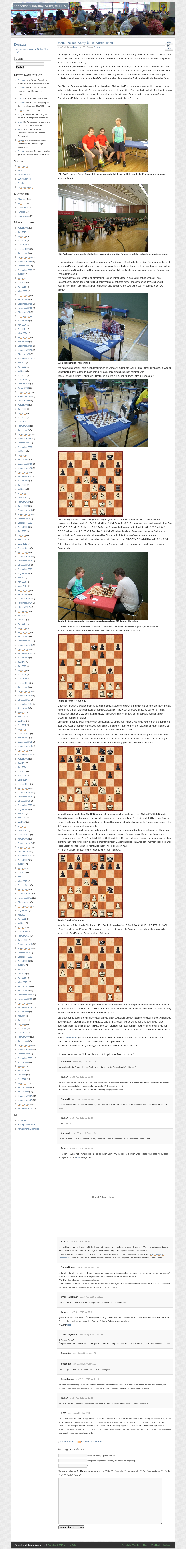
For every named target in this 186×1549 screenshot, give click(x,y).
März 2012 (22, 881)
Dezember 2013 (25, 792)
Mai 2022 (22, 413)
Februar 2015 (24, 734)
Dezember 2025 (25, 257)
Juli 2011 (21, 915)
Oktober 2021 (24, 443)
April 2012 (22, 877)
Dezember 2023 (25, 346)
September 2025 (25, 270)
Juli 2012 (21, 864)
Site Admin (126, 1545)
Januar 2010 (23, 991)
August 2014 (23, 759)
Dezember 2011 (25, 893)
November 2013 (25, 797)
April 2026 (22, 240)
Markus (21, 140)
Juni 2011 (22, 919)
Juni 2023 (22, 367)
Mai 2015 (22, 721)
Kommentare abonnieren (28, 1129)
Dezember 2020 (25, 464)
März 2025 (22, 291)
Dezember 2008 (25, 1045)
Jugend (21, 203)
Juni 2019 (22, 531)
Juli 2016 (21, 662)
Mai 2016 (22, 670)
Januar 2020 (23, 506)
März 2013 (22, 830)
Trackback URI (67, 1441)
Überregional (23, 216)
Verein (20, 170)
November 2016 (25, 645)
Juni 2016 (22, 666)
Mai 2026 (22, 236)
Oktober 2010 (24, 953)
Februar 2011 (23, 936)
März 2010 (22, 982)
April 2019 (22, 540)
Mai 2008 (22, 1075)
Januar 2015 (23, 738)
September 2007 (25, 1108)
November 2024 (25, 308)
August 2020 (23, 481)
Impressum (23, 166)
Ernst (20, 98)
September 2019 (25, 523)
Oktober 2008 (24, 1054)
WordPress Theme (140, 1545)
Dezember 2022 (25, 392)
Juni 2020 (22, 485)
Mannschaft (23, 208)
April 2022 (22, 417)
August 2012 (23, 860)
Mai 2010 (22, 974)
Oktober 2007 (24, 1104)
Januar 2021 (23, 459)
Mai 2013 (22, 822)
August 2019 (23, 527)
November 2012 (25, 847)
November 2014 (25, 746)
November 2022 (25, 396)
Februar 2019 (24, 548)
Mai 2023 (22, 371)
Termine (21, 183)
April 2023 (22, 375)
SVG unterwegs (25, 179)
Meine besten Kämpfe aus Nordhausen (85, 42)
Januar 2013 (23, 839)
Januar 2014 (23, 788)
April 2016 (22, 674)
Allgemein (22, 199)
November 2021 (25, 438)
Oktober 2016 (24, 649)
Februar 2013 (24, 835)
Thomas (21, 80)
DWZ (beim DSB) (25, 187)
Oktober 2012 (24, 851)
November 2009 (25, 999)
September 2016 (25, 653)
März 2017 (22, 628)
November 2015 (25, 695)
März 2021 (22, 455)
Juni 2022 (22, 409)
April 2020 (22, 493)
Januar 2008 (23, 1092)
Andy (20, 114)
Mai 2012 (22, 872)
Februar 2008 (24, 1087)
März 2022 (22, 422)
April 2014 (22, 776)
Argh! (68, 1325)
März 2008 (22, 1083)
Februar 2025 (24, 295)
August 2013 (23, 809)
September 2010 (25, 957)
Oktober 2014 (24, 750)
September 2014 (25, 755)
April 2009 (22, 1028)
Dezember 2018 (25, 557)
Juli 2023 (21, 363)
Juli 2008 (21, 1066)
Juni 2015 (22, 717)
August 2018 (23, 573)
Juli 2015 (21, 712)
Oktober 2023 (24, 354)
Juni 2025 (22, 278)
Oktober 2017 (24, 607)
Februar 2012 (24, 885)
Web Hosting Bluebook (161, 1545)
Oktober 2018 (24, 565)
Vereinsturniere (24, 175)
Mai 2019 (22, 535)
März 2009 (22, 1033)
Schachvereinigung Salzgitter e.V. (40, 5)
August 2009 (23, 1012)
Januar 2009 (23, 1041)
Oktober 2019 (24, 519)
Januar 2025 (23, 299)
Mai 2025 (22, 282)
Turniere (97, 47)
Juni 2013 (22, 818)
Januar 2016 (23, 687)
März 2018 (22, 586)
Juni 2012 (22, 868)
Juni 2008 (22, 1070)
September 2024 (25, 316)
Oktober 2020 (24, 472)
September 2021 (25, 447)
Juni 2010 (22, 969)
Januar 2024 (23, 342)
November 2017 (25, 603)
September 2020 (25, 476)
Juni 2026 (22, 232)
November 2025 (25, 261)
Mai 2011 (21, 923)
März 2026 (22, 245)
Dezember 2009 (25, 995)
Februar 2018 (24, 590)
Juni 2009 (22, 1020)
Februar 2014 (24, 784)
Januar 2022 (23, 430)
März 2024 (22, 333)
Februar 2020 (24, 502)
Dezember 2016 (25, 641)
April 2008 (22, 1079)
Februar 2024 (24, 337)
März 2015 (22, 729)
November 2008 (25, 1049)
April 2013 (22, 826)
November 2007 (25, 1100)
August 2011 (23, 910)
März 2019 (22, 544)
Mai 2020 (22, 489)
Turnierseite (71, 1037)
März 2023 (22, 379)
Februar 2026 (24, 249)
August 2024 (23, 321)
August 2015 (23, 708)
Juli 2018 (21, 578)
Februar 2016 (24, 683)
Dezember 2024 (25, 304)
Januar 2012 (23, 889)
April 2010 (22, 978)
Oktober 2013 (24, 801)
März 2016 (22, 679)
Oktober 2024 (24, 312)
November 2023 (25, 350)
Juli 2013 (21, 813)
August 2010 (23, 961)
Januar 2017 (23, 636)
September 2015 (25, 704)
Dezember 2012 (25, 843)
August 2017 (23, 611)
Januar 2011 (23, 940)
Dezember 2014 (25, 742)
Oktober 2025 (24, 266)
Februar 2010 (24, 986)
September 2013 (25, 805)
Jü (19, 129)
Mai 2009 (22, 1024)
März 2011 (22, 932)
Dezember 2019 (25, 510)
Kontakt (20, 44)
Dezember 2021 (25, 434)
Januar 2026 (23, 253)
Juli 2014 (21, 763)
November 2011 (25, 898)
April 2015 (22, 725)
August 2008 (23, 1062)
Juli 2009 (21, 1016)
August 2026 (23, 228)
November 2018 (25, 561)
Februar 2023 (24, 384)
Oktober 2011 (24, 902)
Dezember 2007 (25, 1096)
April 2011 (22, 927)
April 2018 (22, 582)
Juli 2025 (21, 274)
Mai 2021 (22, 451)
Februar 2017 (24, 632)
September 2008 (25, 1058)
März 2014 (22, 780)
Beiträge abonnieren (26, 1125)
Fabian (76, 47)
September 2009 (25, 1007)
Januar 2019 (23, 552)
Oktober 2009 (24, 1003)
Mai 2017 (22, 620)
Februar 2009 (24, 1037)
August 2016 (23, 658)
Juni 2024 (22, 325)
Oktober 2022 (24, 401)
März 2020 (22, 497)
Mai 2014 (22, 771)
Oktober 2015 (24, 700)
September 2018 (25, 569)
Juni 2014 (22, 767)
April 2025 (22, 287)
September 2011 (25, 906)
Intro (78, 1157)
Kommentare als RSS (91, 1441)
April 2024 (22, 329)
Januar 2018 (23, 594)
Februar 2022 (24, 426)
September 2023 (25, 358)
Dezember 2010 (25, 944)
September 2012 (25, 856)
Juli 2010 (21, 965)
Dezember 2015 (25, 691)
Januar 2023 (23, 388)
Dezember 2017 (25, 599)
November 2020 (25, 468)
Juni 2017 (22, 615)
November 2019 (25, 514)
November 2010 (25, 948)
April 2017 (22, 624)
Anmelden (22, 1120)
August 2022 (23, 405)
